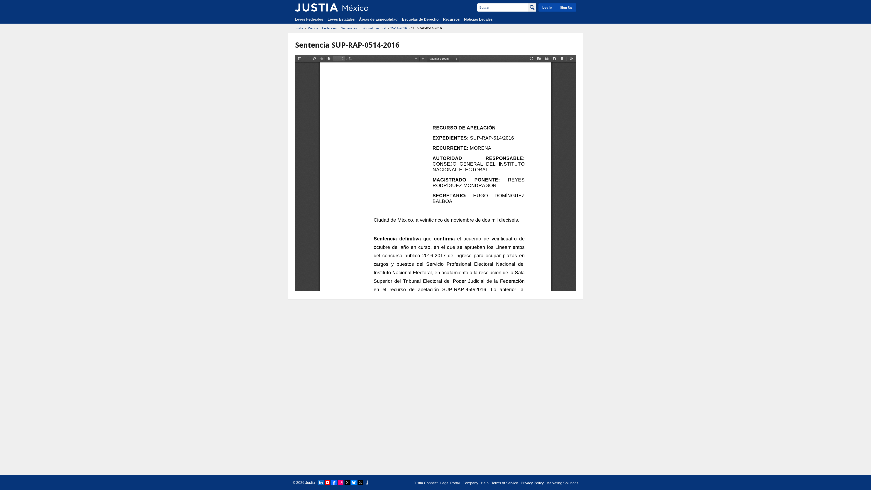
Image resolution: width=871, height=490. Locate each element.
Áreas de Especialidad (378, 19)
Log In (547, 7)
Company (470, 483)
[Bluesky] (354, 482)
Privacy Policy (532, 483)
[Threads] (347, 482)
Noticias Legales (478, 19)
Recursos (451, 19)
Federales (329, 28)
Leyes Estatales (341, 19)
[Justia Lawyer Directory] (367, 482)
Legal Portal (450, 483)
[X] (360, 482)
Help (485, 483)
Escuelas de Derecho (420, 19)
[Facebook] (334, 482)
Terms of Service (504, 483)
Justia (299, 28)
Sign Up (566, 7)
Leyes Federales (309, 19)
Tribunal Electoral (373, 28)
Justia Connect (425, 483)
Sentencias (349, 28)
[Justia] (316, 7)
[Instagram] (340, 482)
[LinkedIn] (321, 482)
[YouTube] (327, 482)
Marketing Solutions (562, 483)
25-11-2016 (398, 28)
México (313, 28)
